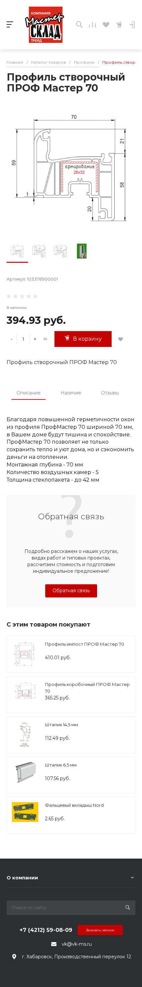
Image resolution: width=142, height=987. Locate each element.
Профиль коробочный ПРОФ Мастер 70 (87, 688)
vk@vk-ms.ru (77, 944)
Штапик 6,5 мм (61, 764)
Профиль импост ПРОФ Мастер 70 (84, 644)
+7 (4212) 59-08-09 (45, 930)
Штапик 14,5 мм (61, 724)
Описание (29, 393)
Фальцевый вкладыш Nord (74, 805)
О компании (22, 878)
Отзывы (110, 393)
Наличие (70, 393)
